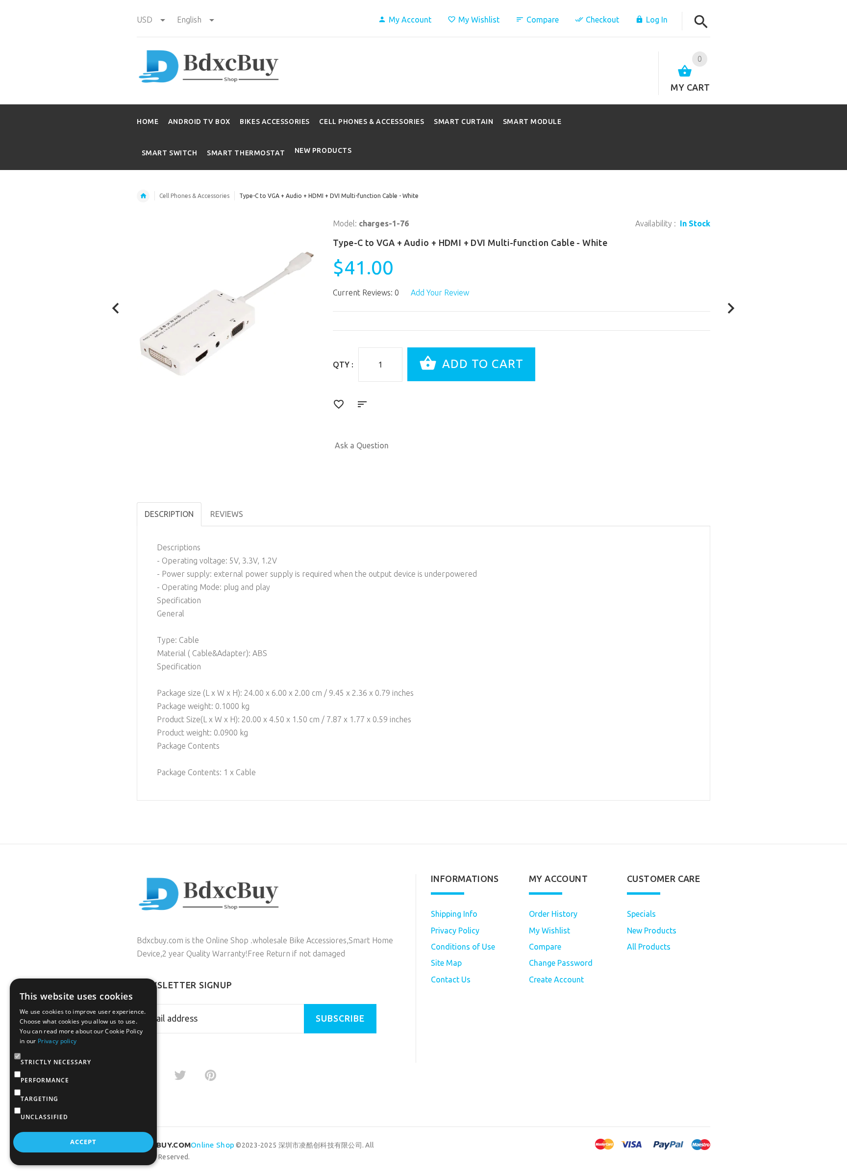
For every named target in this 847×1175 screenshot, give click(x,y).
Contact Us (451, 979)
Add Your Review (440, 292)
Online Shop (185, 1145)
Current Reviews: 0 (366, 292)
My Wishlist (478, 19)
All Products (649, 946)
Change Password (561, 962)
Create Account (556, 979)
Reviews (226, 514)
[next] (731, 308)
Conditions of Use (463, 946)
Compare (542, 19)
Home (143, 196)
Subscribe (340, 1018)
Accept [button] (83, 1142)
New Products (323, 150)
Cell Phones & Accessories (194, 196)
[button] (17, 1062)
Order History (553, 913)
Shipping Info (454, 913)
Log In (657, 19)
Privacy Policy (455, 930)
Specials (641, 913)
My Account (410, 19)
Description (169, 514)
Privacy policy (57, 1041)
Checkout (602, 19)
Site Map (446, 962)
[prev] (116, 308)
